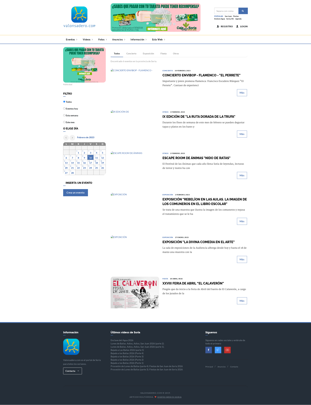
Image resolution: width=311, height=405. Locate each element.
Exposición (148, 53)
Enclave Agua (219, 19)
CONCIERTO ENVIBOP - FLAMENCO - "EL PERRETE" (201, 75)
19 (102, 162)
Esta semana (71, 115)
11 (96, 157)
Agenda (238, 19)
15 (78, 162)
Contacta (70, 370)
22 (78, 167)
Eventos (70, 39)
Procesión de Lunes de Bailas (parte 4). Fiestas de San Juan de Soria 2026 (147, 366)
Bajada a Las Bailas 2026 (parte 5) (127, 350)
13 (66, 162)
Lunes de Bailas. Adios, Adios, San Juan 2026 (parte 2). (137, 343)
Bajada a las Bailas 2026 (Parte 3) (127, 356)
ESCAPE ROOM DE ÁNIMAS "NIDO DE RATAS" (196, 158)
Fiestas (236, 16)
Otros (176, 53)
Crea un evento (76, 192)
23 (84, 167)
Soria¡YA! (230, 19)
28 (72, 172)
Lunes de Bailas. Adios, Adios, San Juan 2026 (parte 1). (137, 346)
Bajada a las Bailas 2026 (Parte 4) (127, 353)
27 (66, 172)
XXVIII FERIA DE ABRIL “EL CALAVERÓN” (193, 283)
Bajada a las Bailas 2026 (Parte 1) (127, 363)
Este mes (70, 122)
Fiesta (164, 53)
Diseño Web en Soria (169, 397)
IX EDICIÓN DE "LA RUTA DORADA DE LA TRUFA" (198, 117)
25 (96, 167)
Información (138, 39)
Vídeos (87, 39)
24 (90, 167)
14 (72, 162)
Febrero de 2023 (85, 137)
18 (96, 162)
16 (84, 162)
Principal (209, 366)
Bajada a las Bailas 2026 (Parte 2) (127, 359)
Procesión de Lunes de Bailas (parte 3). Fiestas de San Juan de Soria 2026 (147, 369)
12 (102, 157)
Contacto (234, 366)
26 (102, 167)
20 (66, 167)
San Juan (228, 16)
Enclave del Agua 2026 (122, 340)
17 (90, 162)
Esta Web (157, 39)
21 (72, 167)
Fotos (101, 39)
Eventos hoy (71, 108)
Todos (117, 53)
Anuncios (117, 39)
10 (90, 157)
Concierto (131, 53)
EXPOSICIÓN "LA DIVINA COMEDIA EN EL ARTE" (198, 242)
